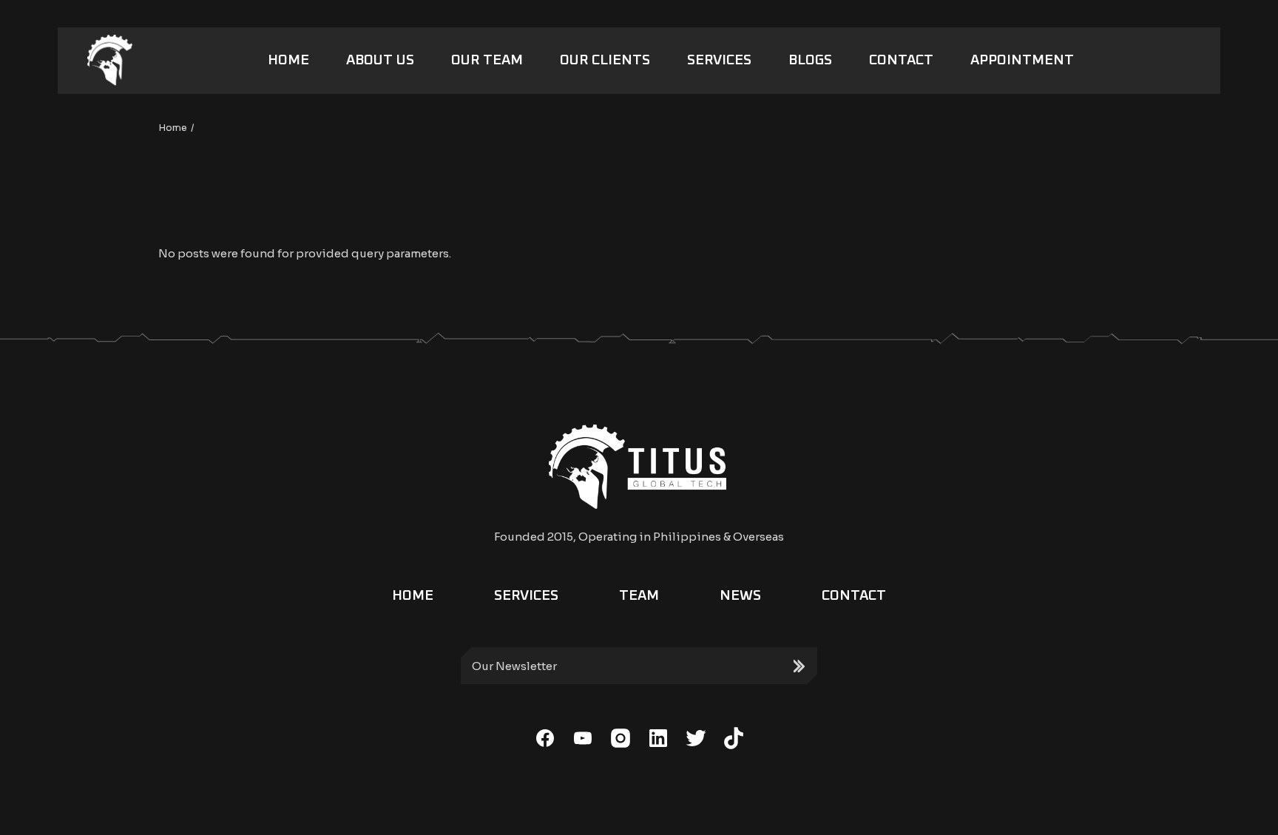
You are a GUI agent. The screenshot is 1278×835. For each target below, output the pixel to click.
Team (639, 596)
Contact (854, 596)
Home (412, 596)
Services (526, 596)
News (740, 596)
